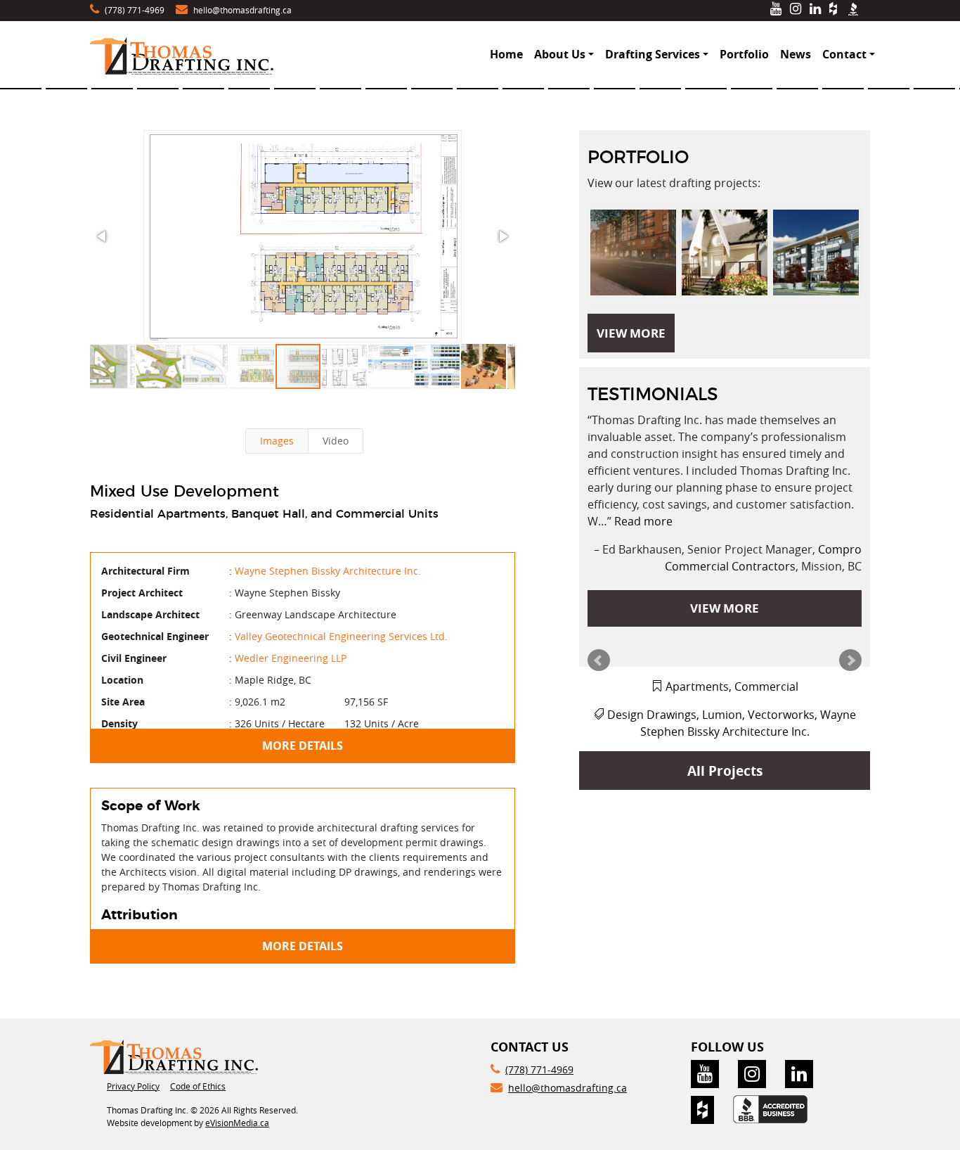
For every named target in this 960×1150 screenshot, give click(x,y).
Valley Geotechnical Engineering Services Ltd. (341, 636)
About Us (559, 54)
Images (277, 440)
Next (850, 660)
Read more (643, 521)
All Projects (725, 770)
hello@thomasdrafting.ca (242, 9)
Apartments (697, 686)
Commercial (766, 686)
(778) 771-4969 (134, 9)
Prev (599, 660)
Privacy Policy (133, 1086)
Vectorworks (781, 714)
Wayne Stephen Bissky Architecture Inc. (328, 570)
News (795, 54)
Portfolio (744, 54)
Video (336, 440)
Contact (844, 54)
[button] (302, 236)
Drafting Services (652, 54)
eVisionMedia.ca (237, 1122)
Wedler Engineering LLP (290, 658)
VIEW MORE (631, 333)
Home (506, 54)
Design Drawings (651, 714)
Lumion (722, 714)
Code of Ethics (198, 1086)
